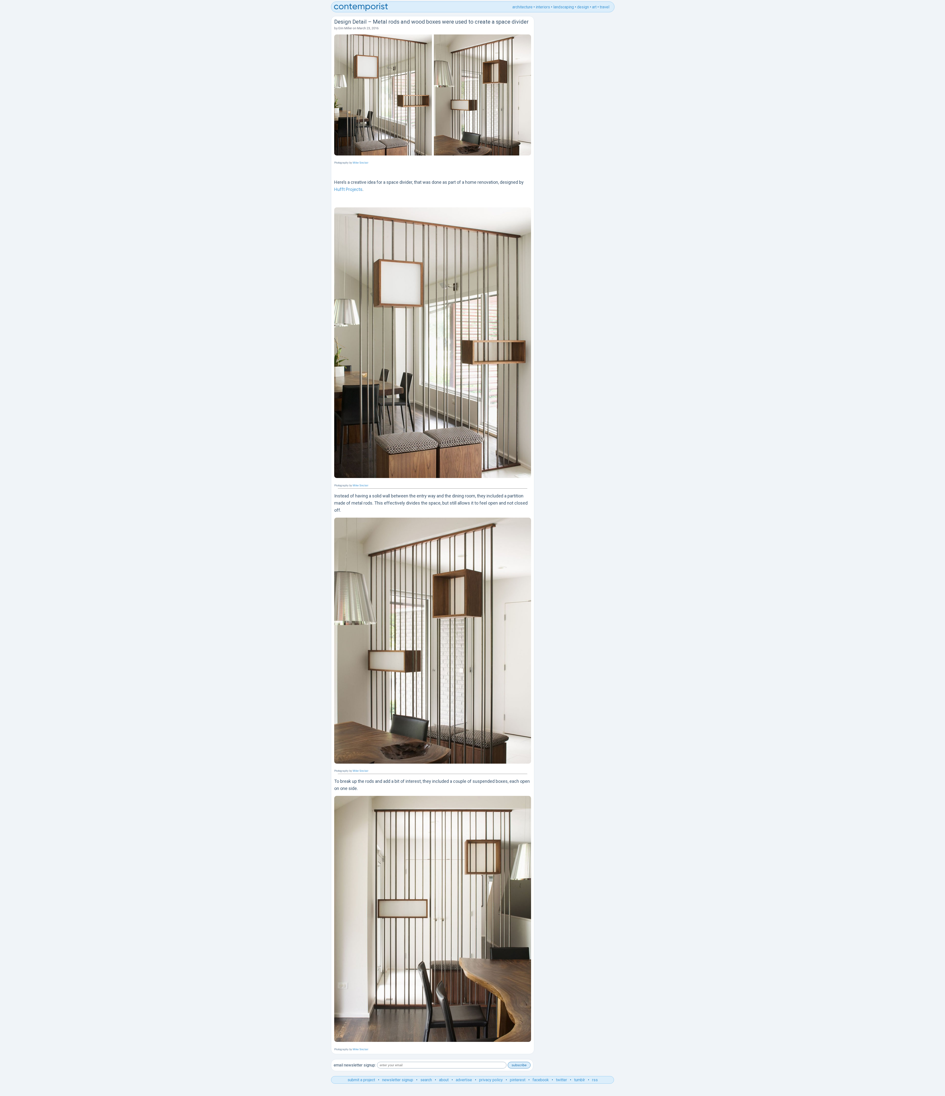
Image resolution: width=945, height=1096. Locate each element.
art (594, 7)
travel (604, 7)
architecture (522, 7)
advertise (464, 1080)
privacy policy (491, 1080)
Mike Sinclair (360, 162)
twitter (561, 1080)
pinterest (517, 1080)
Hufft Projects (348, 189)
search (426, 1080)
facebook (541, 1080)
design (583, 7)
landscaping (563, 7)
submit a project (361, 1080)
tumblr (579, 1080)
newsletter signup (397, 1080)
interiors (543, 7)
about (444, 1080)
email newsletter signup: (355, 1065)
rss (595, 1080)
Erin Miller (345, 28)
